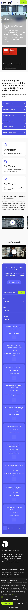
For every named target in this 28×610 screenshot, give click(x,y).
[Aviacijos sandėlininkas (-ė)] (14, 418)
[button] (14, 607)
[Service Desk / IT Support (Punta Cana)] (14, 400)
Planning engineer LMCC (14, 426)
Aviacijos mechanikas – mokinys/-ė (14, 488)
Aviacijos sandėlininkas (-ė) (14, 408)
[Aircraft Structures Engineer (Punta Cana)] (14, 359)
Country (5, 307)
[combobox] (14, 301)
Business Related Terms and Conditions (13, 569)
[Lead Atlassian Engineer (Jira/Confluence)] (14, 457)
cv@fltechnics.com (9, 68)
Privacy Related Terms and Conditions (13, 572)
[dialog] (14, 594)
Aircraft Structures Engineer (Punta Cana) (14, 346)
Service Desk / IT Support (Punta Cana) (14, 386)
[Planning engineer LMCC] (14, 437)
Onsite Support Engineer (14, 367)
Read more (13, 594)
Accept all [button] (7, 603)
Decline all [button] (20, 603)
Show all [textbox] (7, 301)
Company (5, 316)
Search (21, 292)
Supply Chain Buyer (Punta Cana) (14, 466)
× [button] (26, 579)
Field (4, 298)
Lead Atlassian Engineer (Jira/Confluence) (14, 446)
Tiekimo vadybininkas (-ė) (14, 327)
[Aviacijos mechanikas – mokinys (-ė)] (14, 519)
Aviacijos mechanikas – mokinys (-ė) (14, 508)
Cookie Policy (6, 577)
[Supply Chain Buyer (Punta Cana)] (14, 479)
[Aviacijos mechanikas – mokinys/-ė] (14, 499)
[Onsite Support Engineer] (14, 378)
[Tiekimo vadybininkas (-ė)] (14, 337)
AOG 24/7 (23, 2)
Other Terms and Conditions (10, 574)
